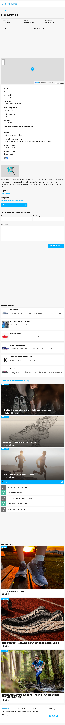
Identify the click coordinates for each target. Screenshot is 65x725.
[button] (32, 69)
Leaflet (37, 82)
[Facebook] (50, 715)
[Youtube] (56, 715)
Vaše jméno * (5, 216)
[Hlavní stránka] (9, 4)
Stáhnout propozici (7, 194)
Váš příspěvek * (5, 224)
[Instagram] (53, 715)
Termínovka (11, 10)
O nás (34, 709)
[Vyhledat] (57, 4)
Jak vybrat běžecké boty (20, 381)
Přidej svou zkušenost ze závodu (13, 205)
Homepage (3, 10)
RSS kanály (52, 709)
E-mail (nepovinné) (39, 216)
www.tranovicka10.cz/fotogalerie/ (12, 201)
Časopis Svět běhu (23, 709)
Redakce (35, 711)
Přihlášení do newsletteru (24, 711)
